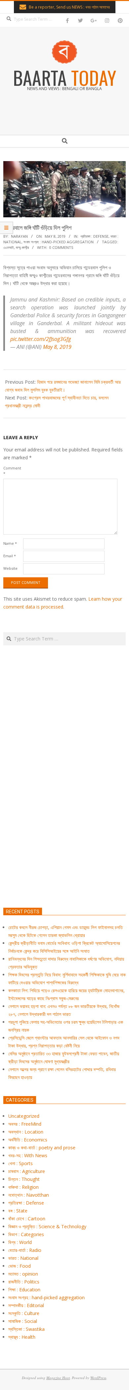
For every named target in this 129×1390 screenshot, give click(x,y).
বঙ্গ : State (17, 1211)
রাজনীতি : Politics (23, 1282)
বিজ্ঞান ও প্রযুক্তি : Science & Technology (47, 1226)
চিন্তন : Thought (24, 1179)
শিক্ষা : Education (24, 1289)
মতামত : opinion (23, 1274)
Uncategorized (23, 1116)
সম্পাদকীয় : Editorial (26, 1305)
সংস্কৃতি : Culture (23, 1313)
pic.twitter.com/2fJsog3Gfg (40, 339)
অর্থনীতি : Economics (27, 1140)
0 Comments (61, 247)
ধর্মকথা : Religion (23, 1187)
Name (10, 543)
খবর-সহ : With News (27, 1155)
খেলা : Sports (20, 1163)
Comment (12, 471)
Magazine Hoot (58, 1377)
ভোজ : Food (19, 1266)
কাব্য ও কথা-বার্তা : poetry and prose (41, 1147)
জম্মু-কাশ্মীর (22, 247)
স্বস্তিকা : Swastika (26, 1329)
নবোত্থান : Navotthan (28, 1195)
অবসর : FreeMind (24, 1124)
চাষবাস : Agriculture (26, 1171)
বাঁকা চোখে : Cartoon (26, 1218)
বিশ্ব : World (20, 1242)
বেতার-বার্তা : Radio (24, 1250)
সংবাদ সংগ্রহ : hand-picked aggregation (58, 241)
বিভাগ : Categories (26, 1234)
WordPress (98, 1377)
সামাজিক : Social (22, 1321)
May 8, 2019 (57, 346)
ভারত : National (23, 1258)
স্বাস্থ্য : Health (21, 1337)
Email (9, 555)
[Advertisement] (64, 807)
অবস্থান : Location (25, 1132)
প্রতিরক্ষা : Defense (94, 236)
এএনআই (8, 247)
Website (10, 568)
